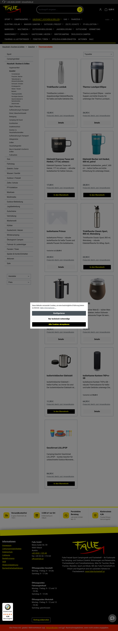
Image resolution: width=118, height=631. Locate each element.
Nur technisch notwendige (59, 319)
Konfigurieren (59, 313)
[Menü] (11, 604)
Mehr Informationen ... (48, 308)
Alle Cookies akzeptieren (59, 324)
